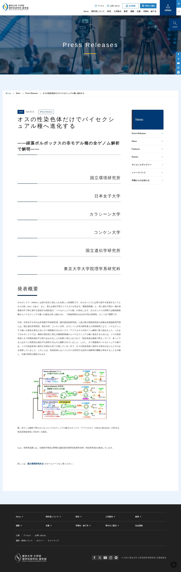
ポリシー (40, 540)
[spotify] (178, 72)
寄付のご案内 (148, 6)
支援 (47, 526)
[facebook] (178, 54)
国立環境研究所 (34, 464)
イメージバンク (139, 172)
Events (135, 157)
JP (179, 4)
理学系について (52, 517)
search (175, 24)
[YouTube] (105, 557)
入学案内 (109, 517)
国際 (18, 526)
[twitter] (178, 59)
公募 (18, 535)
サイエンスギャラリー (142, 165)
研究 (77, 517)
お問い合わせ (113, 6)
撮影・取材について (24, 540)
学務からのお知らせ (141, 180)
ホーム (8, 93)
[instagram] (178, 68)
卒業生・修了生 (82, 526)
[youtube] (178, 63)
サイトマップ (53, 540)
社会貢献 (130, 6)
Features (136, 149)
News (134, 141)
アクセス (99, 6)
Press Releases (139, 133)
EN (178, 11)
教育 (137, 517)
